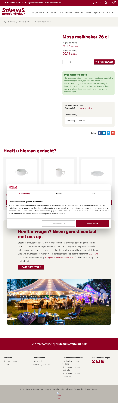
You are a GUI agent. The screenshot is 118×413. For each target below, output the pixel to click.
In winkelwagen (105, 62)
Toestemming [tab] (24, 194)
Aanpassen (57, 223)
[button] (38, 13)
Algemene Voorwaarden (74, 389)
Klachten (7, 364)
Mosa (29, 22)
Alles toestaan (92, 223)
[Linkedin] (98, 361)
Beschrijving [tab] (71, 114)
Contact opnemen (11, 361)
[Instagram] (102, 361)
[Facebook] (93, 361)
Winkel (12, 22)
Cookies (95, 389)
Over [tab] (94, 194)
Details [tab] (59, 194)
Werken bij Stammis (41, 364)
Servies (21, 22)
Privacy (87, 389)
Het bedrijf (37, 361)
